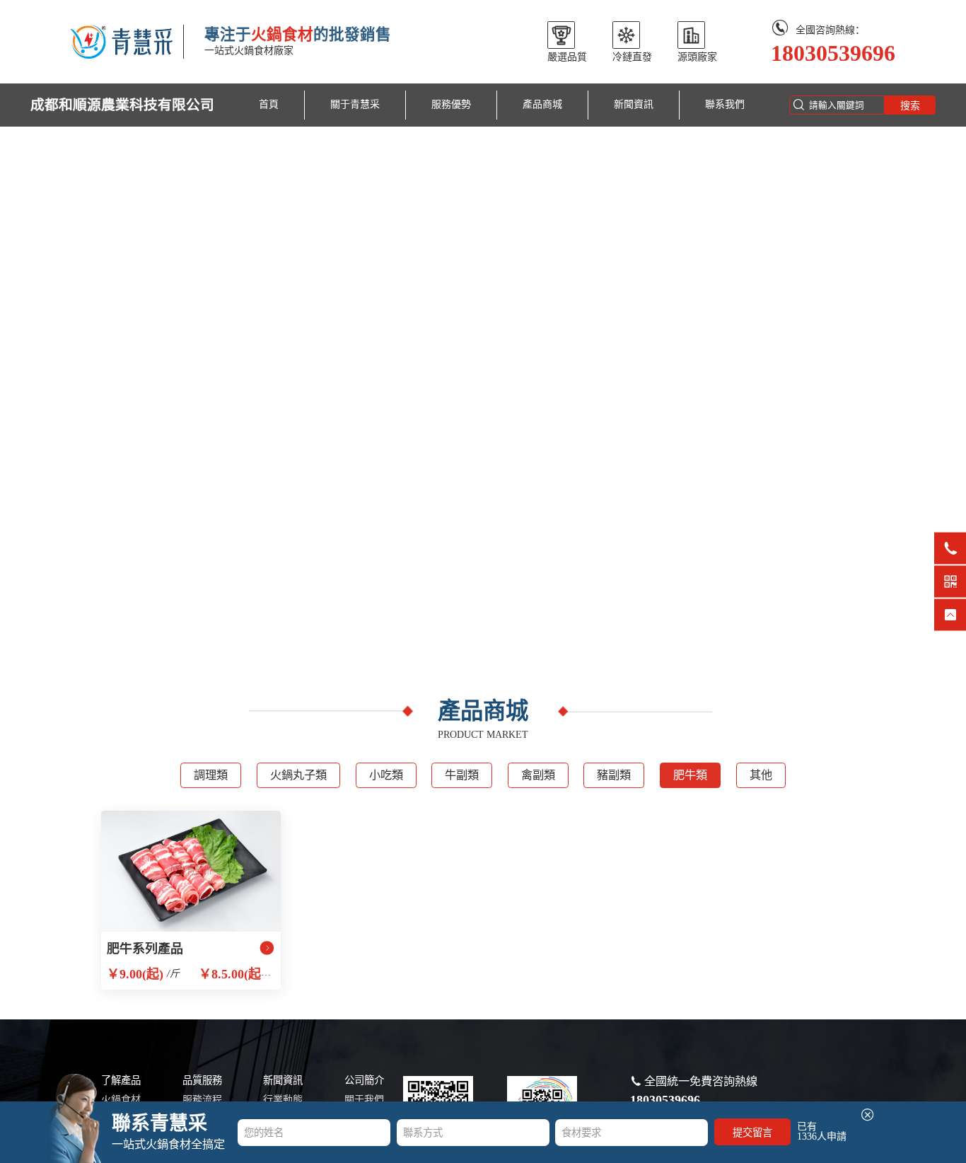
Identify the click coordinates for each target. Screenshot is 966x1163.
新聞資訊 (633, 104)
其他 (761, 775)
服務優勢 (451, 104)
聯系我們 (725, 104)
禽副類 (538, 775)
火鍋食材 (121, 1099)
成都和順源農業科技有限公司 (122, 104)
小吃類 (386, 775)
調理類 (211, 775)
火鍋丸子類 (298, 775)
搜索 (910, 105)
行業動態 (283, 1099)
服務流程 (202, 1099)
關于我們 (364, 1099)
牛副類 (462, 775)
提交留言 (752, 1132)
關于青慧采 (355, 104)
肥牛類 (690, 775)
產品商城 (542, 104)
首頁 (269, 104)
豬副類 (614, 775)
